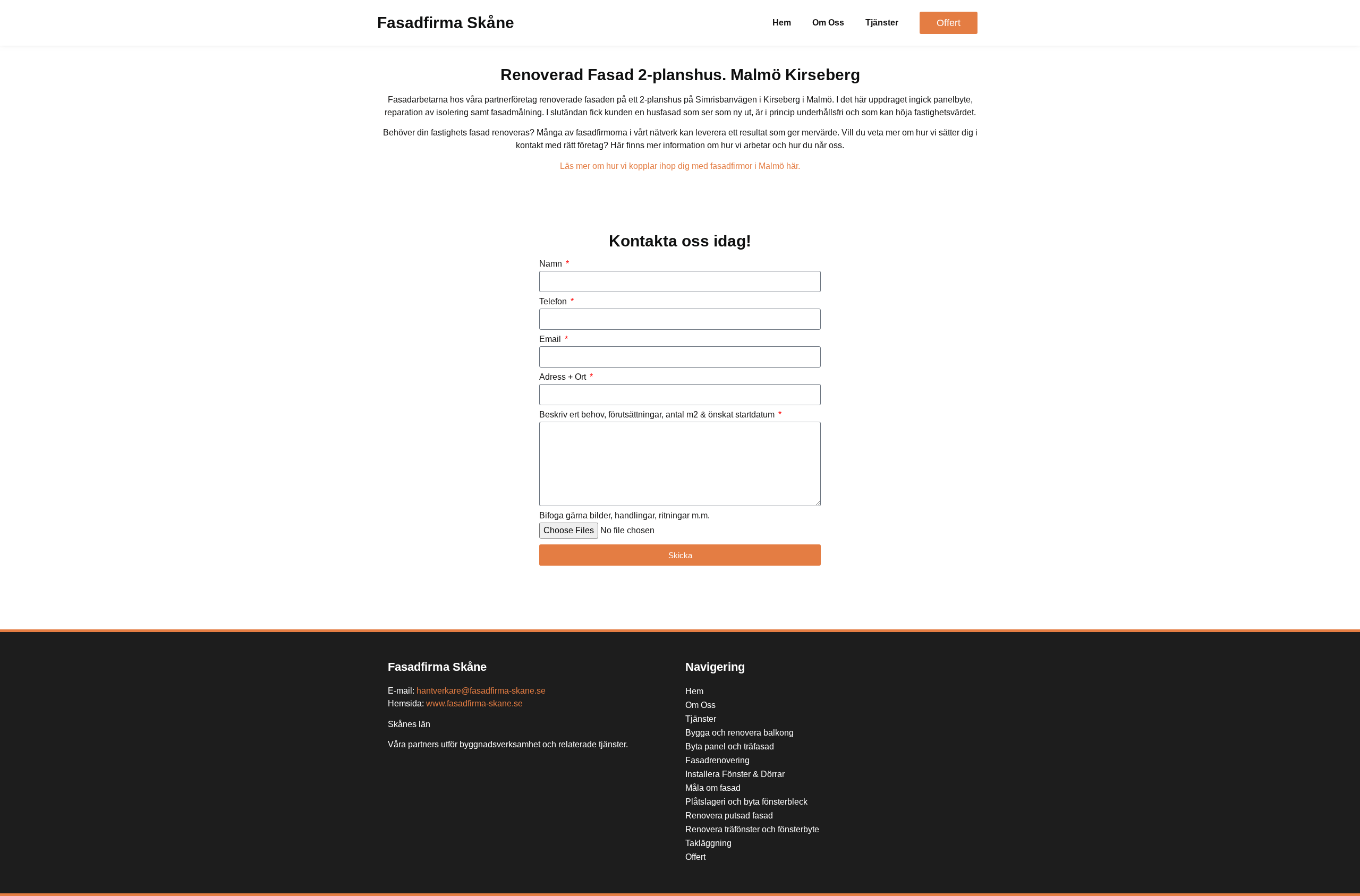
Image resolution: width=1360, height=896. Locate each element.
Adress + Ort (563, 377)
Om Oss (828, 22)
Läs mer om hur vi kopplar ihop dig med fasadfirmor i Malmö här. (680, 165)
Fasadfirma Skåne (445, 22)
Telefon (554, 301)
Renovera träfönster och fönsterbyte (752, 829)
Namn (551, 264)
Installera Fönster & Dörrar (735, 774)
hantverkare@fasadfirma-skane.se (481, 690)
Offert (695, 856)
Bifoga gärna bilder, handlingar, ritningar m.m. (624, 515)
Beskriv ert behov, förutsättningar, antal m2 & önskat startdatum (658, 415)
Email (551, 339)
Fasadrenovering (717, 760)
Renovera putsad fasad (729, 815)
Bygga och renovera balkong (739, 732)
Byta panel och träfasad (729, 746)
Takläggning (708, 843)
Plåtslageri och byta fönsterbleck (746, 801)
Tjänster (881, 22)
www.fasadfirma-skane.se (474, 703)
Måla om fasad (713, 787)
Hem (781, 22)
